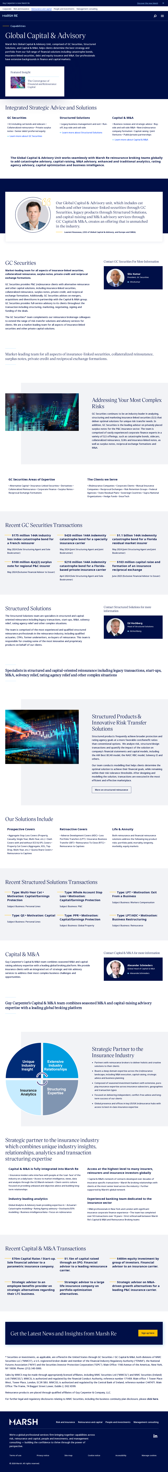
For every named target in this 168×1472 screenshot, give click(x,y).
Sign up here (147, 1333)
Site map (68, 1455)
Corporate (7, 9)
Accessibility (121, 1455)
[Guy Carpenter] (14, 16)
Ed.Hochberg (135, 631)
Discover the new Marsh (147, 3)
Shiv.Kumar (135, 282)
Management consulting (87, 9)
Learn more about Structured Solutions (82, 132)
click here (152, 1398)
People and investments (64, 9)
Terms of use (15, 1455)
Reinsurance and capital (41, 9)
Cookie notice (94, 1455)
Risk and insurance (21, 9)
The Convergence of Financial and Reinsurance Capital (42, 83)
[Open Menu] (162, 15)
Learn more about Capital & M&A (131, 139)
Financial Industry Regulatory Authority (111, 1360)
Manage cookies (149, 1455)
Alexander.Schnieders (139, 973)
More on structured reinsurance (111, 789)
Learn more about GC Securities (26, 136)
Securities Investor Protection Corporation (69, 1364)
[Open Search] (155, 15)
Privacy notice (43, 1455)
